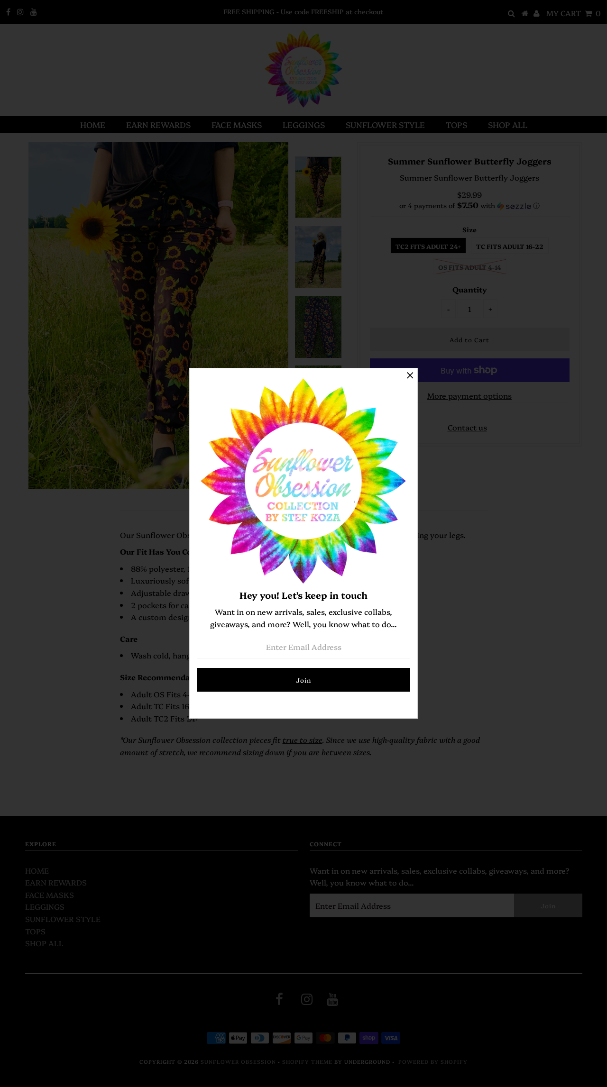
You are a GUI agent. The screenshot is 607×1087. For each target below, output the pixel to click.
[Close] (410, 375)
